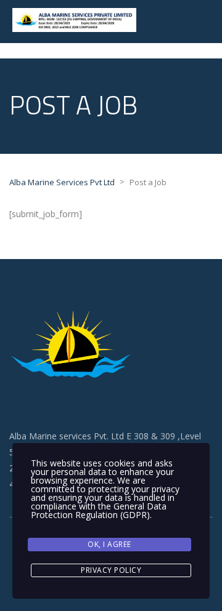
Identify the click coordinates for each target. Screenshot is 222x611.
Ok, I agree (109, 544)
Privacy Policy (111, 570)
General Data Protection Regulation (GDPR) (98, 510)
